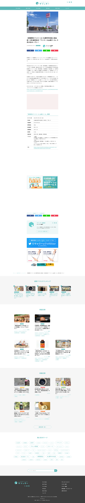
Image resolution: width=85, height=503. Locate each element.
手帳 (54, 453)
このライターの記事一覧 (42, 231)
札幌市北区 (61, 456)
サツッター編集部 (49, 45)
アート (52, 442)
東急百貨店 (23, 332)
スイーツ (47, 332)
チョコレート (26, 450)
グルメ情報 (34, 446)
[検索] (55, 470)
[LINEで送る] (46, 50)
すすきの (38, 442)
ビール (68, 356)
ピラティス (21, 356)
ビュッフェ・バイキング (41, 450)
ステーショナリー (59, 446)
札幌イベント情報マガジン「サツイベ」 (34, 496)
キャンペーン (19, 446)
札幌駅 (57, 359)
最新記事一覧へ (42, 427)
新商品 (16, 421)
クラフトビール (62, 356)
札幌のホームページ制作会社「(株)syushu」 (43, 500)
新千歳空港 (66, 453)
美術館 (16, 396)
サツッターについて (65, 482)
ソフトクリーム (19, 450)
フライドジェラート (39, 334)
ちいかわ (62, 396)
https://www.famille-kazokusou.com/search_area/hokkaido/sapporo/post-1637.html (45, 148)
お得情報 (25, 442)
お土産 (57, 396)
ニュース (67, 8)
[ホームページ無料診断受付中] (35, 182)
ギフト (25, 446)
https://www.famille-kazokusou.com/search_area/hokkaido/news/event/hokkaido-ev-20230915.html (42, 90)
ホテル (56, 450)
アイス (37, 332)
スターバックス (17, 420)
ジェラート (41, 332)
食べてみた (28, 8)
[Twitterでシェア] (38, 50)
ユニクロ (46, 358)
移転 (42, 361)
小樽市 (57, 397)
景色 (33, 456)
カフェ (67, 442)
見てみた (48, 8)
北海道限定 (37, 453)
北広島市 (30, 453)
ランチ (18, 453)
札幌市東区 (31, 459)
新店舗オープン (35, 213)
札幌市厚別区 (24, 459)
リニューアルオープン (22, 331)
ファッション (41, 358)
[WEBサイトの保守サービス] (50, 182)
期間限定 (64, 358)
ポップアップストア (64, 450)
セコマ (67, 446)
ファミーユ (29, 213)
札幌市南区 (68, 456)
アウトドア (45, 442)
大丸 (43, 453)
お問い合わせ (64, 490)
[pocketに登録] (54, 50)
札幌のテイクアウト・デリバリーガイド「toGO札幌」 (49, 496)
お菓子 (32, 442)
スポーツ (16, 356)
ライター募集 (64, 486)
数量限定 (60, 453)
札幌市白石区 (24, 358)
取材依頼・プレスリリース (67, 488)
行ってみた (18, 8)
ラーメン (23, 453)
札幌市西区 (45, 459)
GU (36, 358)
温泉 (57, 459)
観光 (61, 397)
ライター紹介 (64, 484)
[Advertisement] (42, 102)
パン (33, 450)
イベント (59, 443)
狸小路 (43, 335)
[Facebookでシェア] (30, 50)
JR (56, 356)
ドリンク (23, 420)
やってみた (38, 8)
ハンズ (16, 331)
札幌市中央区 (42, 213)
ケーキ (42, 446)
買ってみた (58, 8)
